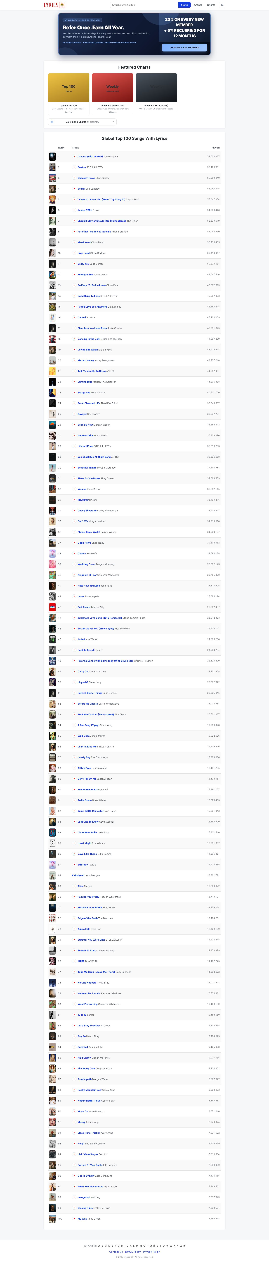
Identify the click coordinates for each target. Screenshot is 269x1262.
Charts (211, 4)
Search (184, 5)
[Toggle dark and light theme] (222, 5)
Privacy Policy (151, 1251)
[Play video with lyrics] (74, 156)
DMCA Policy (133, 1251)
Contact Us (116, 1251)
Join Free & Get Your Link (184, 47)
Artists (198, 4)
